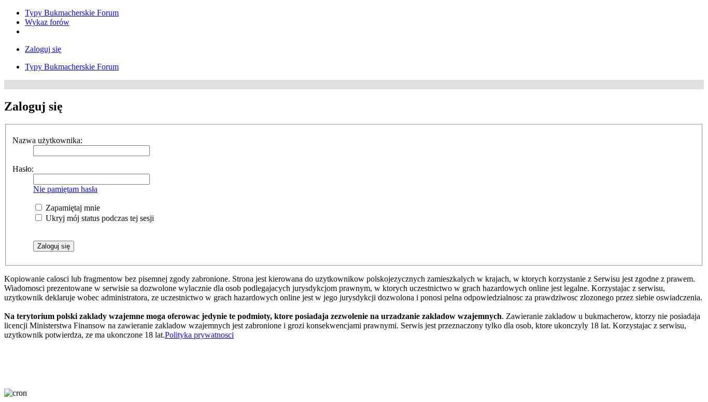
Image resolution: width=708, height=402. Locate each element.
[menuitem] (72, 12)
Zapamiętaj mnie (72, 207)
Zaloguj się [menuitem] (43, 49)
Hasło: (23, 168)
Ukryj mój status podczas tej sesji (99, 218)
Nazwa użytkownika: (47, 140)
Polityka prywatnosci (199, 334)
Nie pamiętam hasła (65, 189)
